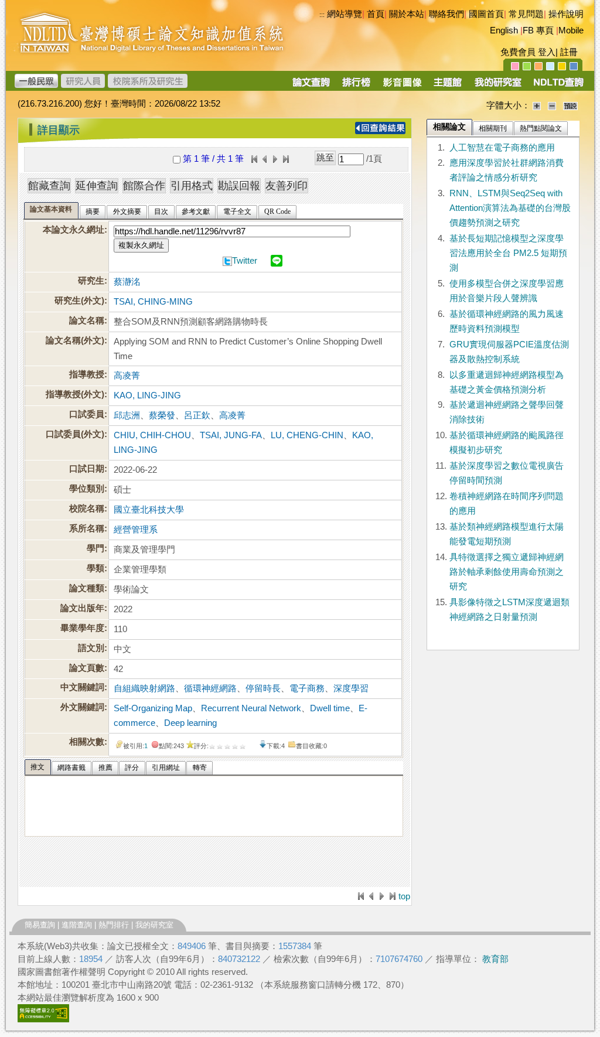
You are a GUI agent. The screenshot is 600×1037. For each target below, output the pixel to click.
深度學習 (351, 688)
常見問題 (526, 14)
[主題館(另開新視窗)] (447, 86)
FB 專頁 (538, 30)
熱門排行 (113, 924)
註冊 (569, 52)
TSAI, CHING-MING (153, 301)
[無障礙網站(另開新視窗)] (43, 1019)
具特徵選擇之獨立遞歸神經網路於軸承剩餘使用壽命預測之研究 (506, 571)
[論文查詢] (311, 86)
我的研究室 (154, 924)
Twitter (244, 260)
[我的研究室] (497, 86)
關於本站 (406, 14)
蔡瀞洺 (127, 281)
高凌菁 (127, 375)
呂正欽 (197, 415)
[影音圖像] (402, 86)
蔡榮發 (162, 415)
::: (20, 125)
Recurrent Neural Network (251, 708)
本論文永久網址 (73, 229)
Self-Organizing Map (153, 708)
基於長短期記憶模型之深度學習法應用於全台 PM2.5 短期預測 (508, 253)
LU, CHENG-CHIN (307, 435)
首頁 (375, 14)
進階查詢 (77, 924)
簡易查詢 (40, 924)
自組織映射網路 (144, 688)
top (404, 896)
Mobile (571, 30)
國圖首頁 (486, 14)
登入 (546, 52)
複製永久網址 (141, 245)
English (504, 30)
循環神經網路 (210, 688)
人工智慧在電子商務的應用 (502, 147)
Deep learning (190, 723)
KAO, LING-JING (147, 395)
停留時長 (263, 688)
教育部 (495, 959)
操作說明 (566, 14)
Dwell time (330, 708)
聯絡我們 (446, 14)
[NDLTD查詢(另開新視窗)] (557, 86)
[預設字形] (570, 105)
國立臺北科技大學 (149, 509)
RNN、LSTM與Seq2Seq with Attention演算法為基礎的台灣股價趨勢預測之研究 (510, 208)
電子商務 (307, 688)
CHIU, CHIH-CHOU (152, 435)
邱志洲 (127, 415)
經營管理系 (136, 529)
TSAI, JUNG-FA (231, 435)
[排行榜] (356, 86)
